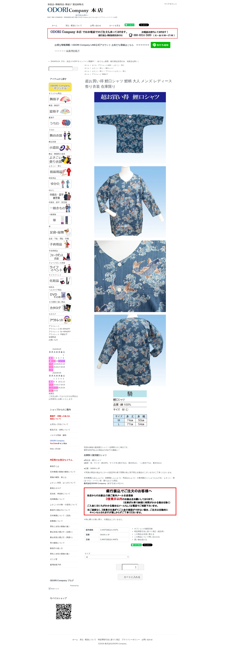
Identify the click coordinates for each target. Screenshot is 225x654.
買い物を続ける (140, 540)
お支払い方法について (59, 424)
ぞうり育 (53, 559)
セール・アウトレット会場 (101, 65)
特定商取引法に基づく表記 (109, 640)
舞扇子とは (54, 466)
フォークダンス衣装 (57, 263)
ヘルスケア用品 (55, 290)
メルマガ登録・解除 (58, 435)
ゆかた (51, 190)
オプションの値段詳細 (143, 529)
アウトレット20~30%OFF (59, 329)
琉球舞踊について (57, 499)
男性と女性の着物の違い (60, 526)
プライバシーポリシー (131, 640)
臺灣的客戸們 (55, 565)
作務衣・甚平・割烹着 (58, 202)
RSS (52, 449)
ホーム (54, 25)
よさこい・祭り (118, 65)
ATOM (57, 449)
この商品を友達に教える (144, 534)
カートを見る (114, 25)
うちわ (51, 130)
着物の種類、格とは (58, 477)
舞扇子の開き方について (60, 510)
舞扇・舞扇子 (54, 105)
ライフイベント (55, 275)
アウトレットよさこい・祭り (116, 71)
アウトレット (54, 326)
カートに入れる (132, 577)
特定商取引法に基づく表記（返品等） (149, 531)
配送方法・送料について (60, 430)
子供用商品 (53, 251)
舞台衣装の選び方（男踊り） (62, 537)
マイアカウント (170, 4)
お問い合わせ (95, 25)
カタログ (52, 314)
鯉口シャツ (109, 68)
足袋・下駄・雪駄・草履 (59, 239)
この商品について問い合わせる (147, 537)
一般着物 (52, 214)
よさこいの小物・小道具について (63, 505)
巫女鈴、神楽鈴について (60, 494)
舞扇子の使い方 (56, 548)
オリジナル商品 (55, 93)
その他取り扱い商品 (57, 302)
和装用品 (52, 178)
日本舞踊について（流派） (61, 515)
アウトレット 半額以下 (100, 74)
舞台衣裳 (52, 142)
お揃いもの (53, 340)
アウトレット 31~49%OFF (60, 332)
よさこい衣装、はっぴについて (63, 483)
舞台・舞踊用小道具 (57, 154)
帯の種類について (57, 543)
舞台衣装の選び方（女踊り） (62, 532)
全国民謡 (52, 337)
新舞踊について (56, 521)
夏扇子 (51, 118)
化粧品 (51, 287)
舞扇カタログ (55, 488)
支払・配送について (73, 25)
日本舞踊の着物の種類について (63, 472)
